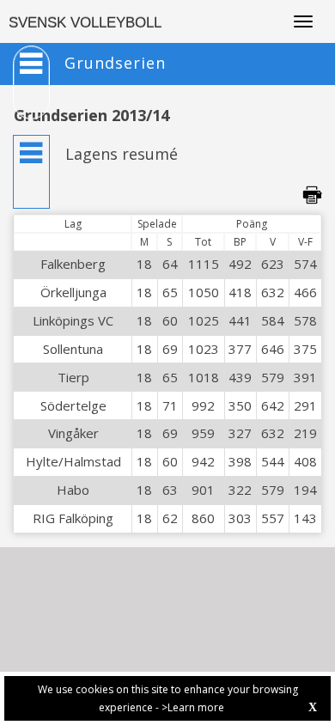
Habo (73, 489)
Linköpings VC (73, 320)
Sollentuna (73, 348)
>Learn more (192, 707)
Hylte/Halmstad (73, 461)
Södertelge (73, 405)
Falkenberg (73, 263)
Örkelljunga (73, 292)
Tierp (73, 377)
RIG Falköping (73, 518)
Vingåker (73, 433)
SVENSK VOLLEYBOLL (85, 23)
